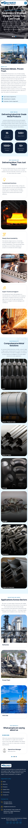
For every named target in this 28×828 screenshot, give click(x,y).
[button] (25, 3)
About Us (5, 784)
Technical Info (6, 792)
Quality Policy (6, 789)
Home (4, 781)
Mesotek (19, 820)
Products (5, 787)
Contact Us (5, 794)
